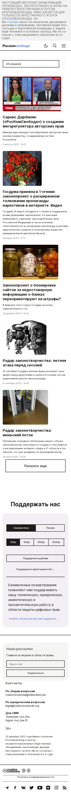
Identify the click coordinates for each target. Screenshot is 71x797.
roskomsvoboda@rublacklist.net (25, 695)
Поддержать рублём (35, 558)
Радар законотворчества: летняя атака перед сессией (34, 362)
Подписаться (36, 673)
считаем (12, 22)
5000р (56, 542)
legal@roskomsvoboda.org (22, 705)
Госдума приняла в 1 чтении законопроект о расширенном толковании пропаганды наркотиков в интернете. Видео (32, 198)
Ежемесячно (21, 527)
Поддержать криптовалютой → (35, 569)
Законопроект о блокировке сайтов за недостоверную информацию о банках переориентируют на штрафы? (32, 292)
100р (13, 542)
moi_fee (24, 716)
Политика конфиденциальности (35, 776)
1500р (41, 542)
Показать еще (35, 466)
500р (27, 542)
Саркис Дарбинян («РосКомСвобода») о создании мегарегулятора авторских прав (33, 121)
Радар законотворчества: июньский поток (27, 432)
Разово (50, 527)
